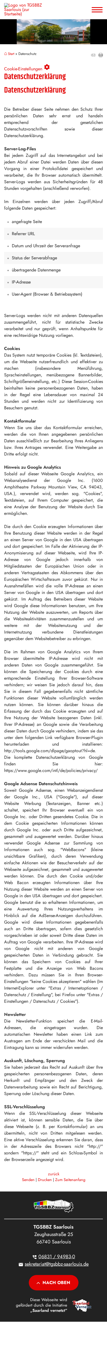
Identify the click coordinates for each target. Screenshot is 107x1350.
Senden (28, 1179)
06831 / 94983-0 (56, 1256)
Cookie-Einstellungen (27, 67)
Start (11, 54)
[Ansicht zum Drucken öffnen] (100, 55)
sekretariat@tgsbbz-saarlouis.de (57, 1264)
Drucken (45, 1179)
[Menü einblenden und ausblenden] (97, 9)
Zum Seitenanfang (70, 1179)
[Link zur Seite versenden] (93, 55)
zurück (53, 1174)
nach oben (56, 1282)
